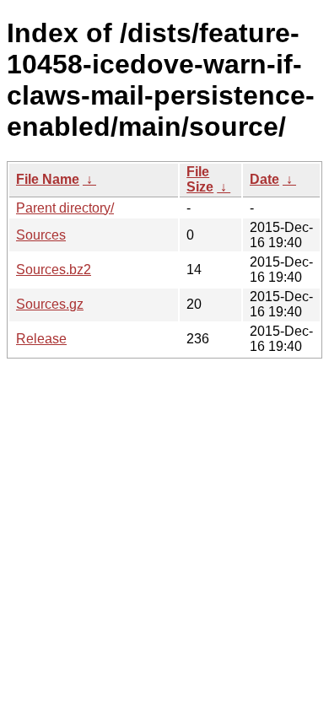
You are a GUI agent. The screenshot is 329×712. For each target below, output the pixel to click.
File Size (199, 179)
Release (41, 339)
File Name (47, 179)
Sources (41, 235)
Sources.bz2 (53, 269)
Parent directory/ (65, 208)
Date (264, 179)
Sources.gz (50, 304)
